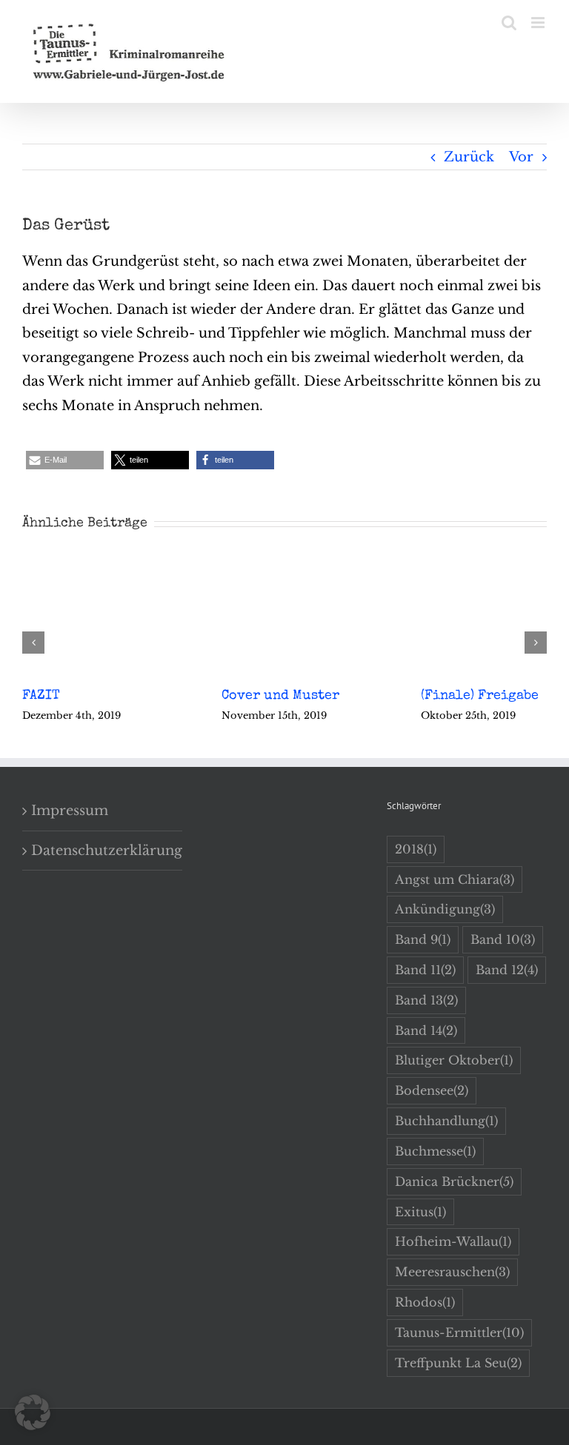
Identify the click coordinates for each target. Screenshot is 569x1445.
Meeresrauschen (452, 1271)
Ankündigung (445, 909)
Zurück (469, 157)
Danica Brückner (454, 1181)
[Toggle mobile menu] (539, 22)
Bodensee (431, 1090)
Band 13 (426, 1000)
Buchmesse (435, 1151)
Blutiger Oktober (454, 1060)
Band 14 (426, 1030)
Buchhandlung (446, 1120)
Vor (521, 157)
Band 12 (507, 969)
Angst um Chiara (454, 879)
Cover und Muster (280, 696)
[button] (65, 460)
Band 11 (425, 969)
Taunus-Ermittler (459, 1332)
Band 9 (422, 939)
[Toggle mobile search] (509, 22)
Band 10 (502, 939)
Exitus (420, 1211)
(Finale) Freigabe (480, 696)
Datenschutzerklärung (103, 850)
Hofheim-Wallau (453, 1241)
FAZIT (41, 696)
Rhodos (425, 1302)
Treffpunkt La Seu (458, 1362)
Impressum (69, 810)
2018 (415, 849)
